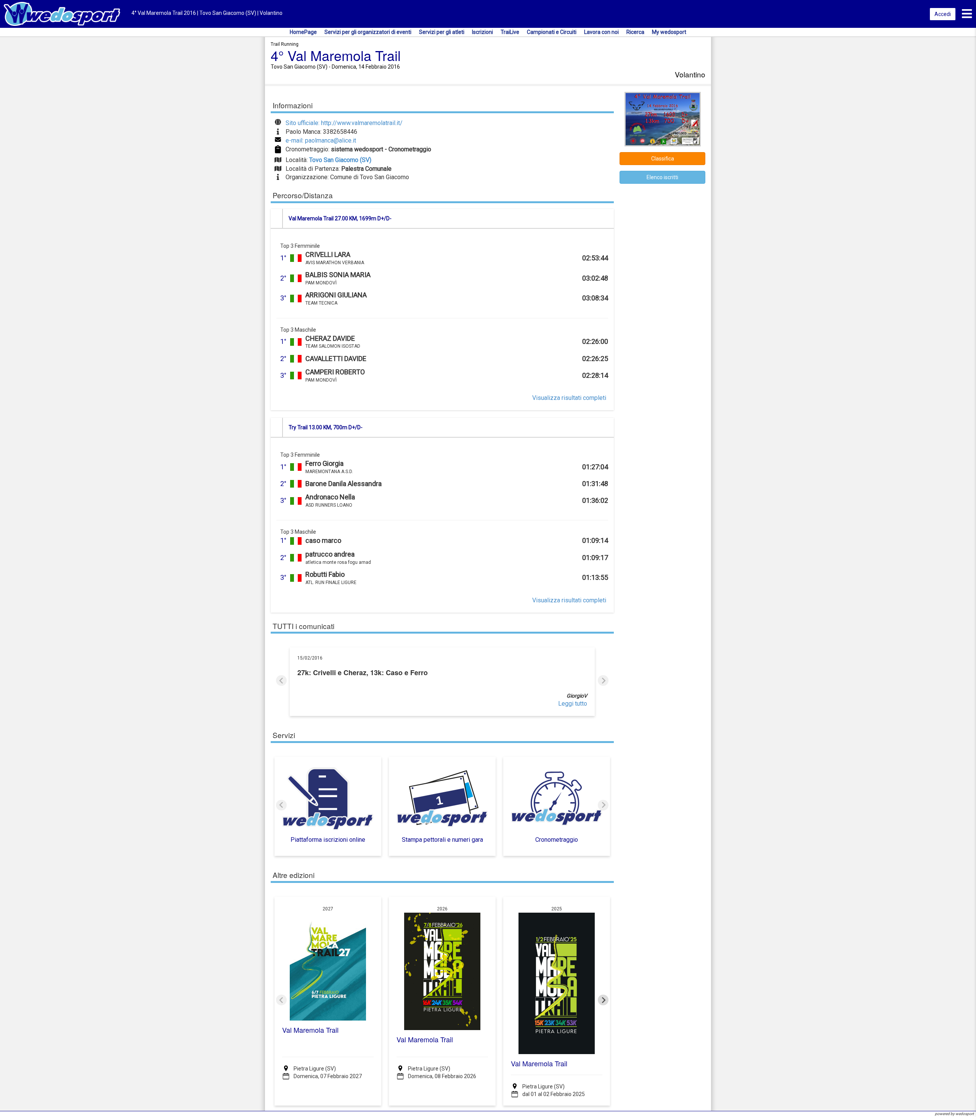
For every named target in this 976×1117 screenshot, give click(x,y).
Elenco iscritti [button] (662, 177)
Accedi (942, 14)
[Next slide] (603, 680)
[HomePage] (62, 13)
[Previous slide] (281, 680)
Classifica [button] (662, 159)
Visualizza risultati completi (569, 397)
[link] (442, 704)
